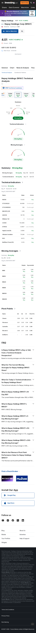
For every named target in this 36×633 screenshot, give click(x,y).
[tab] (10, 95)
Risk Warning (5, 622)
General (5, 68)
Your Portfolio (6, 538)
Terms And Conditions (8, 609)
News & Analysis (23, 68)
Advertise (23, 534)
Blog (3, 530)
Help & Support (24, 538)
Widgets (4, 542)
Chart (12, 68)
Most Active (25, 7)
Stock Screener (14, 7)
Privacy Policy (5, 616)
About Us (22, 530)
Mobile (4, 534)
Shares (4, 7)
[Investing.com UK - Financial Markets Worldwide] (11, 3)
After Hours (7, 50)
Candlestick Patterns (20, 72)
